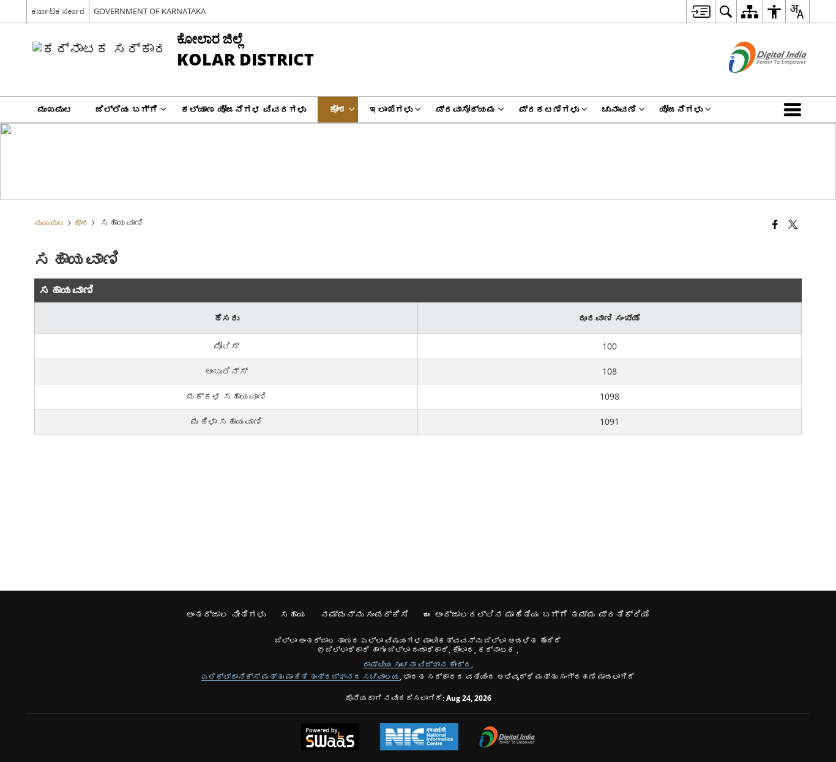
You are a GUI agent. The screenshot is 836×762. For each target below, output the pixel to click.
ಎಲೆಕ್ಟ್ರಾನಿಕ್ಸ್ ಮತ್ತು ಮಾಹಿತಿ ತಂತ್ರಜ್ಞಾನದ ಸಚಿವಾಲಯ (300, 676)
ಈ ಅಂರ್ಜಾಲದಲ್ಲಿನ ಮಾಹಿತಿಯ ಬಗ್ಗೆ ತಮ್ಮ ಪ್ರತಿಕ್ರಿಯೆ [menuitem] (537, 614)
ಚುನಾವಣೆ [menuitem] (619, 109)
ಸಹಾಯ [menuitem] (293, 614)
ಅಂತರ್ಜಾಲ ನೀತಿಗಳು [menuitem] (226, 614)
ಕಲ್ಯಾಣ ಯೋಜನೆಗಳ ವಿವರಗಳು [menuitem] (243, 109)
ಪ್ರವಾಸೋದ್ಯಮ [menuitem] (466, 109)
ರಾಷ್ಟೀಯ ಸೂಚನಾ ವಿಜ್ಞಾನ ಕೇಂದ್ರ (417, 664)
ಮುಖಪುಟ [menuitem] (55, 109)
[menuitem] (700, 11)
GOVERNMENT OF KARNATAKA (150, 11)
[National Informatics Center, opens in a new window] (419, 738)
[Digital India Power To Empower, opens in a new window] (507, 738)
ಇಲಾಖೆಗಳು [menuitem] (391, 109)
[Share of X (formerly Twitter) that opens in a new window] (793, 224)
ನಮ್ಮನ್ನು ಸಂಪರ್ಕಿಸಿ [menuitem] (365, 614)
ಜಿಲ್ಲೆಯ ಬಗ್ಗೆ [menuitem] (126, 109)
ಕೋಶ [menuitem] (337, 109)
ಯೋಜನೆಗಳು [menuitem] (681, 109)
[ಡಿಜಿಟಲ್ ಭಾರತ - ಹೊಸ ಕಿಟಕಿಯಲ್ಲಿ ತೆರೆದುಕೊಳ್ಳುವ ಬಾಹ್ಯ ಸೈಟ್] (752, 83)
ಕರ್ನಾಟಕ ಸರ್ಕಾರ (57, 11)
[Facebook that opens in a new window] (775, 224)
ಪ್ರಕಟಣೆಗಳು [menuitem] (549, 109)
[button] (795, 109)
